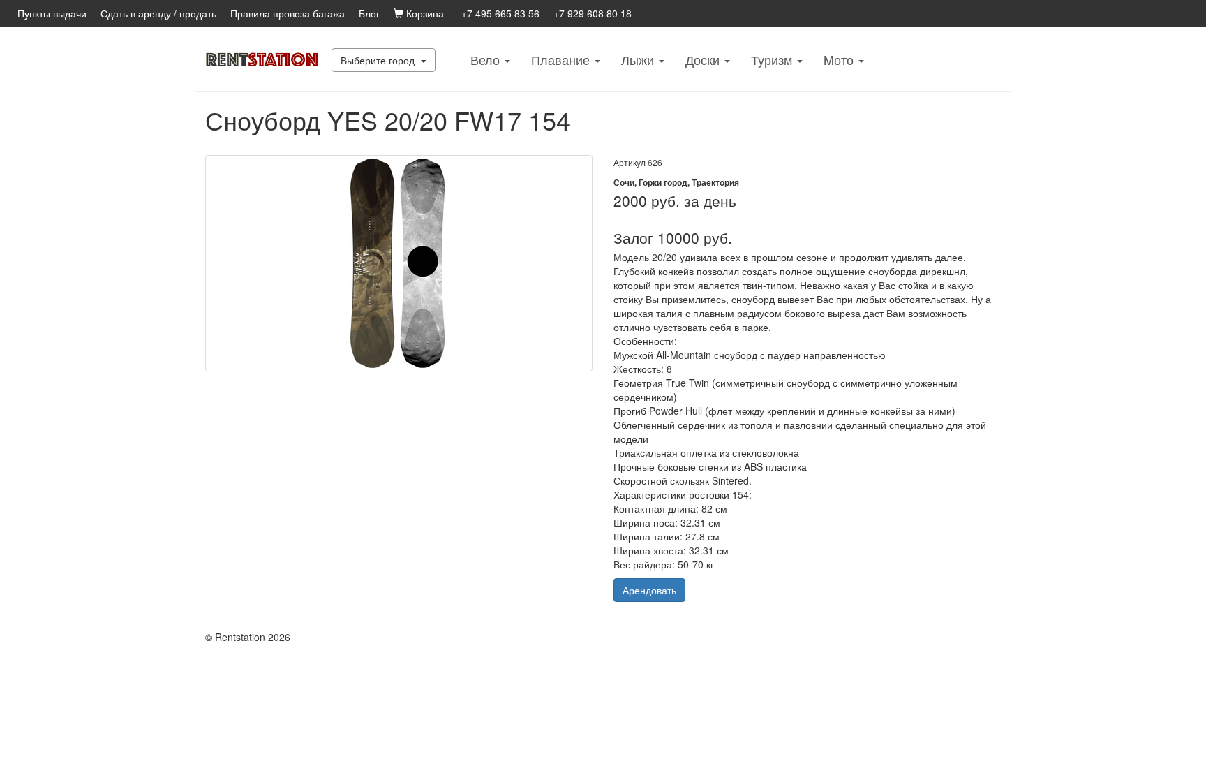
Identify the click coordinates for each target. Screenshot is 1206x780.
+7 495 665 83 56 (500, 13)
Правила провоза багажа (287, 13)
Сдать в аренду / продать (158, 13)
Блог (369, 13)
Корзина (423, 13)
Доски (704, 59)
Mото (840, 59)
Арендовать (649, 590)
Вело (486, 59)
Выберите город (379, 60)
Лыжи (639, 59)
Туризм (773, 59)
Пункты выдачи (52, 13)
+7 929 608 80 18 (592, 13)
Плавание (562, 59)
